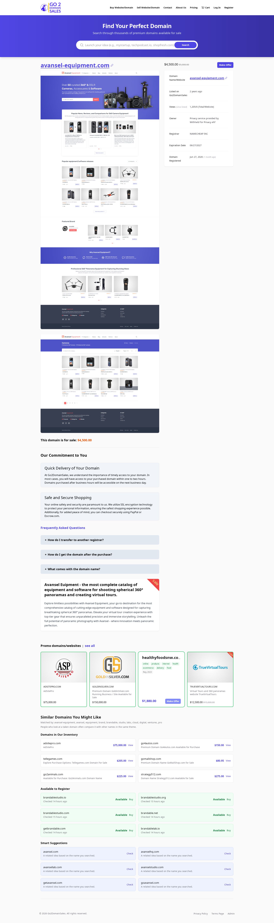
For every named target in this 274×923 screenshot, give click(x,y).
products (155, 663)
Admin (231, 913)
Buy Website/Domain (121, 7)
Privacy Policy (201, 913)
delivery (160, 668)
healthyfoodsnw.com (162, 657)
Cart (207, 7)
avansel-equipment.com (75, 65)
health (175, 663)
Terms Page (218, 913)
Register (228, 7)
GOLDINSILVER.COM (103, 686)
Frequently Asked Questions (63, 528)
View (130, 745)
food (169, 668)
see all (90, 646)
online (145, 663)
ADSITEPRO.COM (52, 686)
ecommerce (148, 668)
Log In (217, 7)
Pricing (194, 7)
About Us (181, 7)
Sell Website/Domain (148, 7)
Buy (131, 799)
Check (130, 853)
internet (166, 663)
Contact (167, 7)
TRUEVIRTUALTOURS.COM (203, 686)
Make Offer (225, 64)
